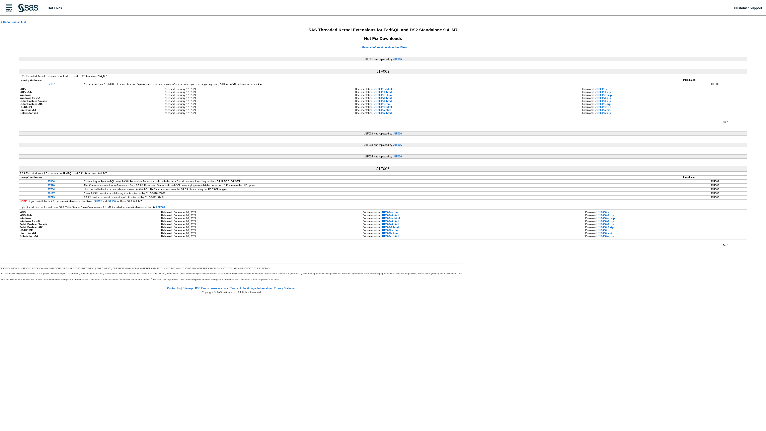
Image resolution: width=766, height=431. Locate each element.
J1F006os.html (390, 212)
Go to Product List (14, 22)
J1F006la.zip (605, 233)
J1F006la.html (390, 233)
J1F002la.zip (602, 110)
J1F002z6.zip (603, 92)
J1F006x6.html (390, 221)
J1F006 (397, 59)
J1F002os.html (383, 89)
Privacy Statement (285, 288)
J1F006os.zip (606, 212)
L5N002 (97, 201)
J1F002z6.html (383, 92)
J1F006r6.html (390, 227)
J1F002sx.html (383, 113)
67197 (51, 84)
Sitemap (188, 288)
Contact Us (174, 288)
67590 (51, 185)
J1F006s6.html (390, 224)
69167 (51, 193)
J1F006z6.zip (606, 215)
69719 (51, 197)
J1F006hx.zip (606, 230)
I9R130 (112, 201)
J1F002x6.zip (603, 98)
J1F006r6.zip (606, 227)
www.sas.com (219, 288)
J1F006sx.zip (606, 236)
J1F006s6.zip (606, 224)
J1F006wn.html (390, 218)
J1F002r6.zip (603, 104)
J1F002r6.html (382, 104)
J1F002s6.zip (603, 101)
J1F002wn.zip (603, 95)
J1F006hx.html (390, 230)
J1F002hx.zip (603, 107)
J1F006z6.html (390, 215)
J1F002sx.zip (603, 113)
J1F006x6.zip (606, 221)
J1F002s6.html (383, 101)
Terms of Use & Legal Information (251, 288)
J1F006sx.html (390, 236)
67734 (51, 189)
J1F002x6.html (383, 98)
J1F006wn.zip (606, 218)
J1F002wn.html (383, 95)
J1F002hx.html (383, 107)
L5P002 (160, 207)
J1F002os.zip (603, 89)
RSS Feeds (202, 288)
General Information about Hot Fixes (384, 47)
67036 (51, 181)
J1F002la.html (382, 110)
